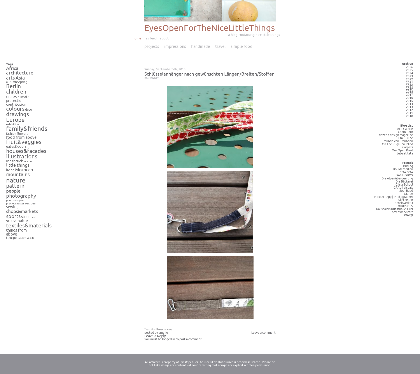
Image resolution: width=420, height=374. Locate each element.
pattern (15, 186)
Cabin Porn (405, 132)
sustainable (17, 221)
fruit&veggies (24, 142)
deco (28, 109)
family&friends (26, 129)
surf (34, 217)
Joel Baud (406, 190)
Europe (15, 120)
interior (28, 161)
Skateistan (405, 200)
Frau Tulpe (405, 138)
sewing (12, 207)
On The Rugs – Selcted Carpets (397, 146)
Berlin (13, 86)
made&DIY (151, 78)
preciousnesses (15, 203)
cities (11, 96)
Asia (20, 78)
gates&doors (16, 146)
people (13, 191)
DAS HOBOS (404, 175)
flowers (22, 133)
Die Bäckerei (404, 181)
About (164, 38)
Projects (151, 46)
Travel (220, 46)
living (10, 170)
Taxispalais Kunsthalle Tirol (394, 209)
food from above (21, 137)
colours (15, 109)
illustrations (21, 157)
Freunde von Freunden (397, 141)
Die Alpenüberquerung (397, 178)
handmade (200, 46)
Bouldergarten (403, 169)
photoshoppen (15, 200)
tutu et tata (405, 153)
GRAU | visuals (403, 187)
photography (21, 196)
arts (10, 78)
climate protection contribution (18, 100)
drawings (17, 114)
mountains (18, 174)
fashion (11, 133)
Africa (12, 68)
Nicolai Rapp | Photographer (393, 197)
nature (15, 180)
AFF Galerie (405, 129)
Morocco (24, 169)
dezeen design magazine (396, 135)
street (26, 217)
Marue (408, 193)
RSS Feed (151, 38)
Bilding (408, 166)
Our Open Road (402, 150)
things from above (16, 232)
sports (13, 216)
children (16, 92)
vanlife (30, 238)
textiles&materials (29, 226)
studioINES (405, 206)
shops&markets (22, 211)
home (137, 38)
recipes (30, 203)
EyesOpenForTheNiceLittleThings (209, 28)
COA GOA (406, 172)
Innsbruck (14, 161)
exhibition (12, 124)
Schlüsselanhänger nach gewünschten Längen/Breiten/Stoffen (209, 74)
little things (18, 165)
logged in (168, 339)
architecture (19, 73)
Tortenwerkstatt (401, 212)
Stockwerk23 (404, 203)
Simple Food (241, 46)
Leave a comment (263, 332)
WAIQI (408, 215)
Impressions (175, 46)
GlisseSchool (404, 184)
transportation (16, 237)
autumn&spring (16, 82)
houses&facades (26, 151)
